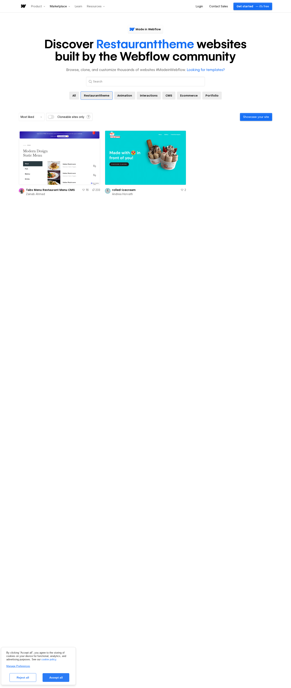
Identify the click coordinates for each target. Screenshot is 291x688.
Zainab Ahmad (35, 194)
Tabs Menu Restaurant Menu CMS (50, 189)
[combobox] (32, 117)
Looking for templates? (206, 70)
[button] (38, 6)
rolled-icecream (124, 189)
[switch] (51, 117)
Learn (78, 6)
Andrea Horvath (122, 194)
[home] (23, 6)
